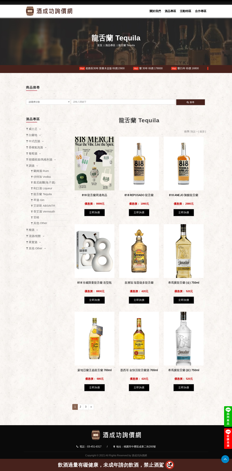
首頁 (99, 45)
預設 (193, 131)
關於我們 (155, 11)
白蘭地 (33, 135)
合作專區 (200, 11)
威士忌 (33, 129)
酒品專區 (170, 11)
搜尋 (192, 102)
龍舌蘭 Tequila (42, 194)
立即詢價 (94, 212)
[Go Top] (225, 459)
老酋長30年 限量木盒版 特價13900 (69, 68)
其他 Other (40, 223)
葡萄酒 (33, 153)
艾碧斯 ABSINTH (44, 205)
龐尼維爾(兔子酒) (44, 182)
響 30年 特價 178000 (115, 68)
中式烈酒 (34, 141)
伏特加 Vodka (42, 176)
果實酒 (33, 242)
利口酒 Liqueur (42, 188)
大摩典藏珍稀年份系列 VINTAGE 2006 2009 (202, 68)
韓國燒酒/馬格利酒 (40, 159)
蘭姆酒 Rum (41, 171)
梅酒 (31, 229)
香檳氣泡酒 (36, 147)
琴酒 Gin (38, 200)
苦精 (36, 217)
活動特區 (185, 11)
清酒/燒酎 (35, 236)
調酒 (31, 165)
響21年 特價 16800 (152, 68)
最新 (202, 131)
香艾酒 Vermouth (44, 211)
